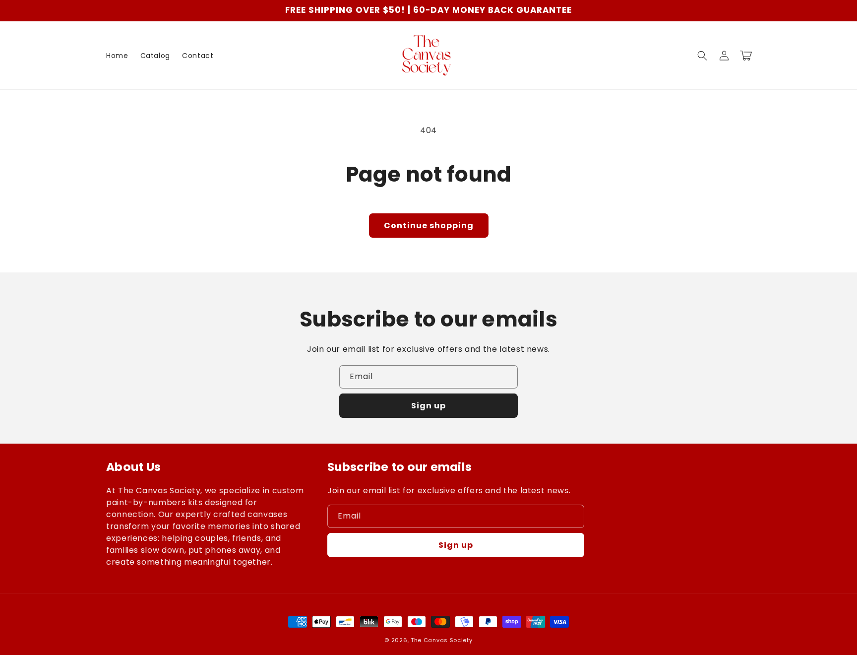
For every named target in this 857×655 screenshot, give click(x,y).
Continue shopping (429, 225)
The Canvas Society (442, 640)
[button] (702, 55)
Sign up (428, 405)
